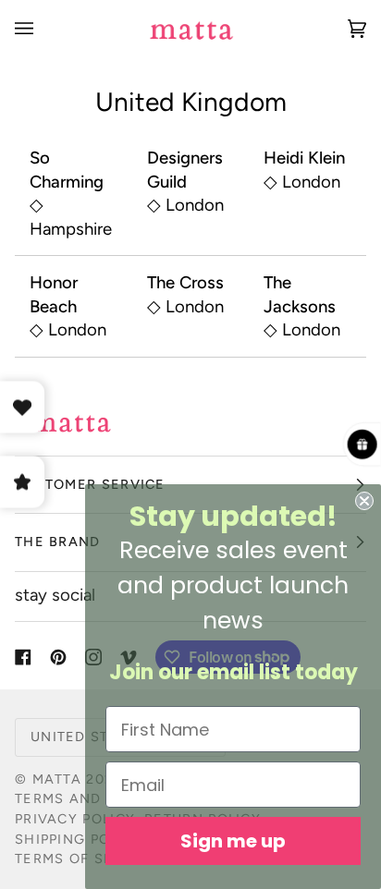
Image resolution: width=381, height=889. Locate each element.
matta (56, 779)
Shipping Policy (78, 839)
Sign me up (233, 841)
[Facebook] (23, 657)
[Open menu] (42, 28)
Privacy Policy (75, 818)
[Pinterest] (58, 657)
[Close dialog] (364, 501)
